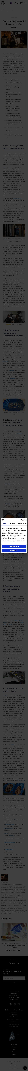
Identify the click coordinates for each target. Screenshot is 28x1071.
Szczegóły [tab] (12, 523)
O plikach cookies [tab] (22, 523)
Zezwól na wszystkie (14, 546)
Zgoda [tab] (4, 523)
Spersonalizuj (13, 550)
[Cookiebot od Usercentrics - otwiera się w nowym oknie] (20, 520)
